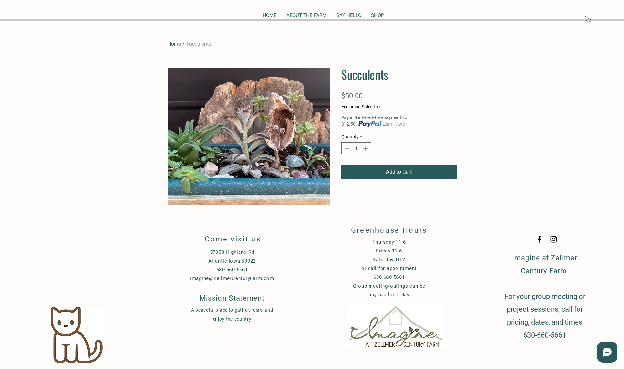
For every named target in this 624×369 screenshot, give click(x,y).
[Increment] (366, 148)
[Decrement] (346, 148)
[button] (588, 19)
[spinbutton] (356, 148)
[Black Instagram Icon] (553, 239)
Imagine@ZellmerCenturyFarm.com (232, 278)
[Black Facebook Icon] (539, 239)
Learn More (394, 124)
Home (174, 44)
